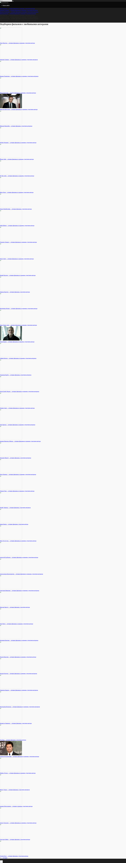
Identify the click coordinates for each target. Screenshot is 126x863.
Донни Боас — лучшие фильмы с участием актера (14, 856)
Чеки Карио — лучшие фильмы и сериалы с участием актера (17, 341)
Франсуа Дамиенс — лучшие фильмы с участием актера (16, 723)
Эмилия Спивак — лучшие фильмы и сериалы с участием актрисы (19, 59)
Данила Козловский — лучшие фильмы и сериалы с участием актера (19, 756)
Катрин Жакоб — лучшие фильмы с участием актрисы (15, 458)
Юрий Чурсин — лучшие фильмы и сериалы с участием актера (18, 275)
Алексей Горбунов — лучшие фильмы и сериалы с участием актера (19, 557)
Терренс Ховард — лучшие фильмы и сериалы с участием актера (18, 242)
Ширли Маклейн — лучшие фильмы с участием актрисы (16, 126)
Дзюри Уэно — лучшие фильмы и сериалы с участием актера (17, 491)
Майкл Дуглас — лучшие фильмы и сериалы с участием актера (18, 773)
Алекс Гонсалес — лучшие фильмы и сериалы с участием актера (18, 823)
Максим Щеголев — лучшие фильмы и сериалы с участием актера (18, 109)
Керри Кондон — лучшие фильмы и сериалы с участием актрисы (18, 673)
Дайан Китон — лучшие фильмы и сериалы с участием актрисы (18, 358)
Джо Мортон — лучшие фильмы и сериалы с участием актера (17, 43)
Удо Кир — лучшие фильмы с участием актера (13, 740)
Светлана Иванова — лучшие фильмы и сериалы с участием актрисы (19, 590)
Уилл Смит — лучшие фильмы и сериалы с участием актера (17, 258)
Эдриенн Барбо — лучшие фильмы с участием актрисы (15, 375)
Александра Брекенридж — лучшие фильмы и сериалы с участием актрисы (21, 574)
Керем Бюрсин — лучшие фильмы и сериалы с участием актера (18, 657)
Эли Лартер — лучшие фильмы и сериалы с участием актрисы (17, 424)
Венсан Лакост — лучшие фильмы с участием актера (15, 607)
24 (3, 857)
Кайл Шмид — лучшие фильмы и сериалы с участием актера (17, 225)
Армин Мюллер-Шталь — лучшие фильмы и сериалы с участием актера (20, 441)
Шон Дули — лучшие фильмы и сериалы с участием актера (16, 192)
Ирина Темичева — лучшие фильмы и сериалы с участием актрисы (19, 76)
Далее (5, 857)
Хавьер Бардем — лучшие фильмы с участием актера (15, 292)
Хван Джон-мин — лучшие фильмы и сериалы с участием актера (18, 325)
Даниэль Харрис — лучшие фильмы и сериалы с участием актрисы (19, 690)
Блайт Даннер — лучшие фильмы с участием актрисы (15, 507)
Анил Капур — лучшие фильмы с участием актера (14, 524)
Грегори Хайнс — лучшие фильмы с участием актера (15, 839)
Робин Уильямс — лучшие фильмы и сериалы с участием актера (18, 142)
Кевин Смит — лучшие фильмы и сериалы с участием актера (17, 408)
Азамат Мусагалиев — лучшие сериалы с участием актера (16, 806)
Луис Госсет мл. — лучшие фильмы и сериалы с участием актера (18, 540)
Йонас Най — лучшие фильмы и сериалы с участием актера (17, 159)
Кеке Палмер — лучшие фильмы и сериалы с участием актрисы (18, 474)
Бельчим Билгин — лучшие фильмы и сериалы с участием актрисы (19, 640)
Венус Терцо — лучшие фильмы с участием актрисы (15, 789)
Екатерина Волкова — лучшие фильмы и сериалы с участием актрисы (20, 706)
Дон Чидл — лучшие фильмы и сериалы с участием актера (16, 623)
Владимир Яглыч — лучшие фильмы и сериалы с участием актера (18, 308)
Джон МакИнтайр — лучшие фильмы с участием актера (16, 209)
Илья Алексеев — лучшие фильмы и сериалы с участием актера (18, 93)
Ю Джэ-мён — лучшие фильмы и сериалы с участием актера (17, 175)
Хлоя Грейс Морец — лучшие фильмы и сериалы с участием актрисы (19, 391)
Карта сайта (6, 5)
